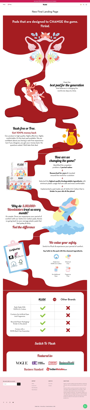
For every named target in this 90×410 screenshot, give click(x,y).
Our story (50, 383)
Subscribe (19, 384)
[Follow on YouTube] (13, 402)
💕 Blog (9, 4)
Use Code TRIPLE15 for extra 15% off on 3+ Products (45, 1)
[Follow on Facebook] (3, 402)
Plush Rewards (34, 387)
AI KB (54, 406)
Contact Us (34, 385)
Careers (50, 385)
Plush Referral (34, 389)
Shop (4, 4)
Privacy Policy (43, 406)
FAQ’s (33, 383)
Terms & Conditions (49, 406)
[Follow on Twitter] (6, 402)
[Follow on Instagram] (10, 402)
